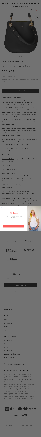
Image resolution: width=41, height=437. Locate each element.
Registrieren (13, 226)
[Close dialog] (1, 207)
